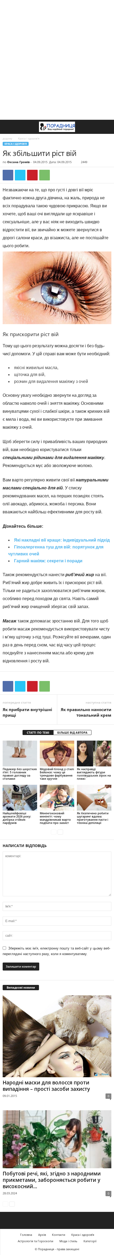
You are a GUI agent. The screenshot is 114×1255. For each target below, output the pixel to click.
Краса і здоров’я (82, 1235)
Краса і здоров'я (16, 144)
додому (7, 138)
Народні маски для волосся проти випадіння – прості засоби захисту (46, 1085)
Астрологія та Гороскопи (35, 1241)
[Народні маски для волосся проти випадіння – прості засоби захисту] (57, 1036)
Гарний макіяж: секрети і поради (48, 561)
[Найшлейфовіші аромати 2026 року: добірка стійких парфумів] (20, 798)
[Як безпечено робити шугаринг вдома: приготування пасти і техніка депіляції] (94, 798)
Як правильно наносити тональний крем (86, 712)
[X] (20, 175)
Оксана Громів (18, 162)
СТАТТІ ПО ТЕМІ (38, 732)
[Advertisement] (57, 60)
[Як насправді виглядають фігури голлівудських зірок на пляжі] (94, 753)
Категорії (90, 1241)
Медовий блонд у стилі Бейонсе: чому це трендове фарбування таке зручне (57, 774)
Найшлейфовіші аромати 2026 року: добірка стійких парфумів (17, 818)
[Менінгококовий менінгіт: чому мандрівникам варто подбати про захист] (57, 798)
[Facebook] (8, 175)
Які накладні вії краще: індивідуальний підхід (62, 540)
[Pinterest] (32, 175)
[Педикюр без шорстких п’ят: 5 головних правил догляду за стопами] (20, 753)
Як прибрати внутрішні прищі (27, 712)
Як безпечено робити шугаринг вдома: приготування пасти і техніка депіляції (92, 818)
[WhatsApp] (44, 175)
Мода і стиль (68, 1241)
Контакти (58, 1235)
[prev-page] (53, 832)
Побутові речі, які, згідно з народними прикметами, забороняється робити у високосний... (52, 1180)
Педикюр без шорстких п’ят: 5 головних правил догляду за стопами (20, 774)
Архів (42, 1235)
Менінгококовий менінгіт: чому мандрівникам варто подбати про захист (55, 818)
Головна (26, 1235)
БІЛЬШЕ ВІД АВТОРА (72, 732)
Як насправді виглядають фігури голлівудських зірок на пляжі (94, 774)
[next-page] (60, 832)
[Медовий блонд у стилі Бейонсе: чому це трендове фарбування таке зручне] (57, 753)
